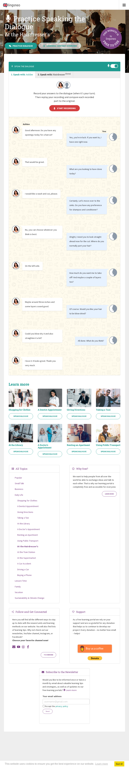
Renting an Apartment (78, 445)
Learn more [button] (101, 763)
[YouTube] (18, 646)
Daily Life (19, 494)
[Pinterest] (23, 646)
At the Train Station (26, 552)
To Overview (48, 655)
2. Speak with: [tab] (54, 74)
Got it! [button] (119, 764)
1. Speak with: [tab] (22, 74)
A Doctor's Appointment (44, 446)
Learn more (109, 494)
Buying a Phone (24, 575)
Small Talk (19, 483)
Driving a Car (23, 569)
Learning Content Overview (61, 45)
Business (19, 489)
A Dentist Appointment (50, 410)
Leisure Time (21, 580)
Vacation (19, 592)
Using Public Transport (108, 445)
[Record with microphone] (108, 66)
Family (18, 586)
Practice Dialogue (23, 45)
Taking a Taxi (103, 410)
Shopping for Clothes (19, 410)
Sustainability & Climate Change (29, 598)
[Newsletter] (13, 646)
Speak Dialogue (20, 416)
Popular (18, 477)
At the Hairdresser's (27, 546)
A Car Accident (24, 563)
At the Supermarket (26, 557)
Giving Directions (76, 410)
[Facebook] (28, 646)
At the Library (16, 445)
